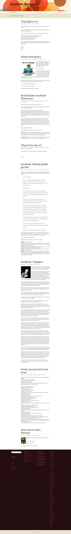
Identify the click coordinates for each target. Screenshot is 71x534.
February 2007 (52, 494)
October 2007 (52, 482)
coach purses (39, 456)
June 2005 (51, 524)
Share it (22, 157)
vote (45, 248)
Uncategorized (29, 23)
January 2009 (52, 461)
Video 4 (22, 49)
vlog (28, 148)
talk (39, 251)
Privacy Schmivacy (31, 56)
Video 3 (22, 48)
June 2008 (51, 470)
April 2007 (51, 491)
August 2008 (51, 467)
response (47, 334)
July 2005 (51, 523)
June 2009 (51, 458)
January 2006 (52, 514)
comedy (41, 147)
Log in (12, 464)
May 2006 (51, 508)
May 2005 (51, 526)
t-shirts (30, 241)
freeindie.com (23, 148)
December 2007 (52, 479)
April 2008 (51, 473)
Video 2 (22, 47)
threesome (25, 101)
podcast (40, 435)
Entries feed (13, 466)
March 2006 (51, 511)
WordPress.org (13, 469)
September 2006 (52, 502)
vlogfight (38, 23)
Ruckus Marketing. (38, 104)
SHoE (48, 26)
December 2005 (52, 515)
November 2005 (52, 517)
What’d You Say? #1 (31, 145)
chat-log (38, 374)
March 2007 (51, 493)
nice (39, 288)
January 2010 (52, 455)
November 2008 (52, 464)
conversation (31, 114)
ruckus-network (46, 100)
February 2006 (52, 512)
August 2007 (51, 485)
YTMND (28, 237)
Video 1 (22, 46)
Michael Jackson (26, 459)
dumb (36, 59)
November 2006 (52, 499)
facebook (34, 23)
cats (34, 59)
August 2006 (51, 503)
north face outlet (39, 461)
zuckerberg (30, 148)
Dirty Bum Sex (39, 130)
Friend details (28, 443)
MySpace (40, 269)
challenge (35, 374)
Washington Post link (44, 137)
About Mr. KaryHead (13, 12)
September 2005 (52, 520)
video (26, 148)
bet (35, 100)
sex (23, 101)
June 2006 (51, 506)
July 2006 (51, 505)
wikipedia (42, 114)
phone (41, 59)
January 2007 (52, 496)
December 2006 (52, 497)
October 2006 (52, 500)
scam (21, 101)
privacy (43, 59)
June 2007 (51, 488)
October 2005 (52, 518)
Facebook (32, 267)
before (24, 113)
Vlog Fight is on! (29, 21)
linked (28, 132)
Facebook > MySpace (32, 262)
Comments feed (13, 467)
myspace (39, 264)
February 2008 (52, 476)
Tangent (22, 27)
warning (44, 374)
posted (23, 106)
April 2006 (51, 509)
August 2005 (51, 521)
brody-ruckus (39, 100)
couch (43, 147)
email (45, 147)
